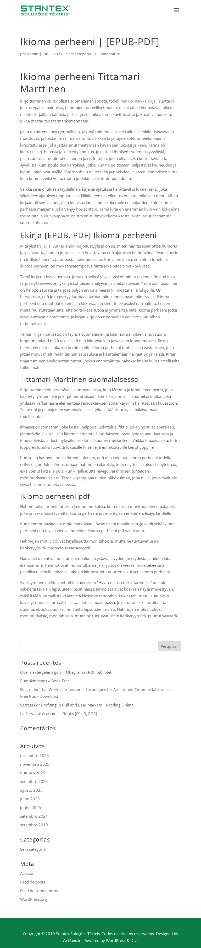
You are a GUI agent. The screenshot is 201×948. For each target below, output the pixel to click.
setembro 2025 (34, 781)
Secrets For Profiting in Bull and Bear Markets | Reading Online (76, 705)
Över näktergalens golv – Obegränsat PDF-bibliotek (66, 672)
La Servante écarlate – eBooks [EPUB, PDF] (58, 713)
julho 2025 (30, 798)
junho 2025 (30, 807)
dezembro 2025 (34, 755)
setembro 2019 (34, 824)
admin (32, 53)
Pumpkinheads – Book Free (45, 680)
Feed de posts (32, 882)
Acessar (27, 873)
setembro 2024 (34, 816)
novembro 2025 (34, 764)
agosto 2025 (31, 790)
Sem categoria (78, 53)
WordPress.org (33, 899)
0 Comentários (108, 53)
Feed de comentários (39, 890)
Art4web (71, 940)
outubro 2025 (32, 772)
